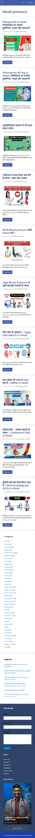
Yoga (5, 647)
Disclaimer (6, 765)
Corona (6, 561)
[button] (23, 2)
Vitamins (7, 641)
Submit (7, 748)
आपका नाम (6, 714)
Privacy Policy (7, 771)
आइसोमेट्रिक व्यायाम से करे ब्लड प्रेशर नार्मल (17, 126)
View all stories (17, 828)
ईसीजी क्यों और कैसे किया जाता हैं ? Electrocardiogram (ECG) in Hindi (17, 485)
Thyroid (6, 630)
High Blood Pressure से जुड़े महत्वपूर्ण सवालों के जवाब (16, 284)
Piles (5, 610)
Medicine (7, 607)
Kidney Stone (8, 604)
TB (5, 627)
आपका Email (7, 723)
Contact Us (7, 762)
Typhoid (7, 633)
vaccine (6, 638)
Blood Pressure (9, 553)
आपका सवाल (7, 732)
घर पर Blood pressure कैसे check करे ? (17, 231)
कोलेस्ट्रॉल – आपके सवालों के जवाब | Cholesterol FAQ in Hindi (16, 432)
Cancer (6, 558)
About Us (6, 759)
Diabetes (7, 567)
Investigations (8, 598)
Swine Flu (7, 624)
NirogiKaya (7, 768)
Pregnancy (7, 613)
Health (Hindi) (8, 587)
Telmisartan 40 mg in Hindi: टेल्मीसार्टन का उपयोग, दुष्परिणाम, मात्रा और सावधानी (17, 75)
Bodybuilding (8, 556)
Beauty (6, 550)
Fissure (6, 584)
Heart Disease (9, 593)
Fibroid (6, 578)
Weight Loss (8, 644)
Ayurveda (7, 547)
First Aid (7, 581)
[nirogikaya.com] (2, 2)
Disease (6, 573)
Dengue (6, 564)
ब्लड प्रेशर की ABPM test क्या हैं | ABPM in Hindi (16, 381)
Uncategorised (9, 636)
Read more (7, 62)
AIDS (5, 541)
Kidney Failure (9, 601)
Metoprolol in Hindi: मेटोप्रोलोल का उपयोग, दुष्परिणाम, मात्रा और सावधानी (16, 25)
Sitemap (6, 774)
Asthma (6, 544)
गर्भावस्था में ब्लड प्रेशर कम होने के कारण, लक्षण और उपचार (17, 176)
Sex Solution (8, 616)
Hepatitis (7, 596)
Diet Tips (7, 570)
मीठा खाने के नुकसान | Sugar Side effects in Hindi (17, 333)
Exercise (7, 576)
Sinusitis (7, 618)
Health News (8, 590)
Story (6, 621)
